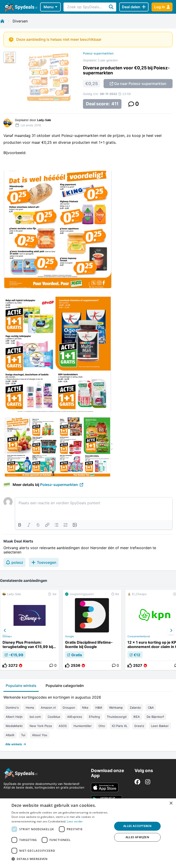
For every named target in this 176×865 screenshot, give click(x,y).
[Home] (2, 21)
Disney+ (7, 636)
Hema (30, 707)
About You (39, 735)
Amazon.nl (48, 707)
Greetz (139, 726)
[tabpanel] (88, 720)
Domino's (12, 707)
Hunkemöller (83, 726)
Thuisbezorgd (116, 717)
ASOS (63, 726)
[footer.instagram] (148, 782)
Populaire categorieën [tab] (65, 685)
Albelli (10, 735)
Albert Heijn (14, 717)
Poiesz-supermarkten (98, 53)
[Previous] (5, 631)
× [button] (171, 803)
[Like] (5, 665)
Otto (102, 726)
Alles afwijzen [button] (137, 837)
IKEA (136, 717)
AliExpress (74, 717)
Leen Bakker (160, 726)
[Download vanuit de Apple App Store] (104, 787)
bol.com (35, 717)
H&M (98, 707)
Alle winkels (13, 744)
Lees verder (75, 821)
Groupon (69, 707)
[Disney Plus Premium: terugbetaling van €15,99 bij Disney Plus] (29, 630)
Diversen (20, 21)
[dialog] (88, 831)
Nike (85, 707)
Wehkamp (116, 707)
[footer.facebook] (137, 782)
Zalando (135, 707)
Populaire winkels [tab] (21, 685)
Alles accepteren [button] (137, 826)
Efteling (94, 717)
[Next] (171, 631)
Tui (23, 735)
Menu (49, 7)
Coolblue (54, 717)
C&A (151, 707)
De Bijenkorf (155, 717)
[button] (60, 859)
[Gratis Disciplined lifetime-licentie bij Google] (92, 630)
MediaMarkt (14, 726)
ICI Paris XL (119, 726)
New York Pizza (41, 726)
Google (69, 636)
